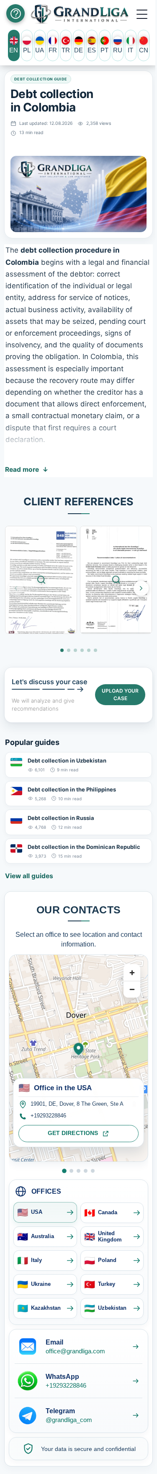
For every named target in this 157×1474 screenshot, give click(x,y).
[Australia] (78, 1171)
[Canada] (71, 1171)
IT (130, 50)
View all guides (29, 876)
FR (53, 50)
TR (66, 50)
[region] (78, 1058)
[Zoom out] (132, 989)
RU (117, 50)
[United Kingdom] (86, 1171)
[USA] (64, 1171)
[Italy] (93, 1171)
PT (104, 50)
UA (39, 50)
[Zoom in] (132, 972)
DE (78, 50)
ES (92, 50)
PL (27, 50)
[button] (141, 14)
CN (143, 50)
